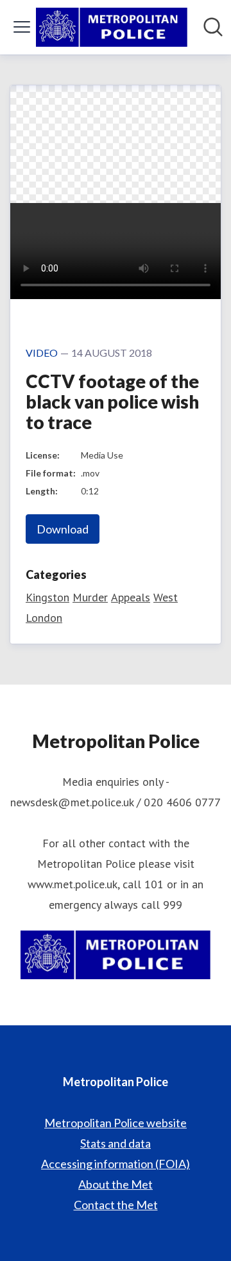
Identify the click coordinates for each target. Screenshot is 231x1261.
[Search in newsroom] (213, 27)
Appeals (130, 597)
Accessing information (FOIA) (115, 1164)
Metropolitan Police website (115, 1123)
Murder (90, 597)
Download (63, 529)
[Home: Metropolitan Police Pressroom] (111, 27)
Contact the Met (116, 1205)
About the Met (115, 1184)
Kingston (47, 597)
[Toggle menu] (22, 27)
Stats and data (115, 1143)
